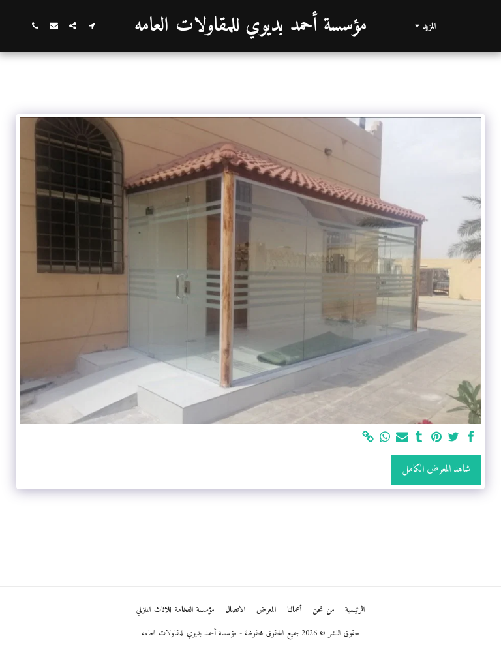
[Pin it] (436, 438)
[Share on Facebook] (470, 438)
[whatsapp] (385, 438)
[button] (91, 26)
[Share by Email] (402, 438)
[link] (367, 438)
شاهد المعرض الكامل (436, 469)
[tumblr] (419, 438)
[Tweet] (454, 438)
